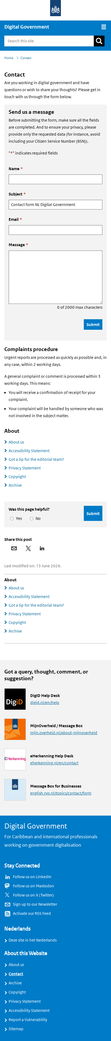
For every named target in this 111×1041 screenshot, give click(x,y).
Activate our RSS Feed (32, 913)
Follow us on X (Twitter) (33, 895)
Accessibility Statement (29, 450)
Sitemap (16, 1028)
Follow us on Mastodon (33, 886)
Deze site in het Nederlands (33, 940)
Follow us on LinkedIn (32, 876)
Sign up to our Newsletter (35, 904)
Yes (18, 518)
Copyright (17, 476)
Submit (93, 324)
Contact (16, 973)
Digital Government (26, 27)
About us (16, 442)
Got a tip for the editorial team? (36, 459)
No (37, 518)
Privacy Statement (25, 468)
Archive (15, 485)
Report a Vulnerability (28, 1019)
